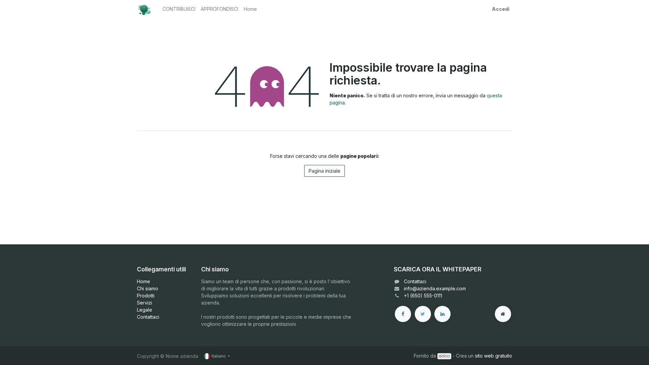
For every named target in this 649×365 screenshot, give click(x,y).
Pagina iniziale (324, 171)
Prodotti (145, 295)
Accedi (500, 9)
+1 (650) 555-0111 (423, 295)
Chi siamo (147, 288)
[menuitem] (179, 9)
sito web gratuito (493, 356)
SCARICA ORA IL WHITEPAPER (437, 269)
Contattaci (148, 317)
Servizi (144, 303)
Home (143, 281)
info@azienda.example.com (435, 288)
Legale (144, 310)
